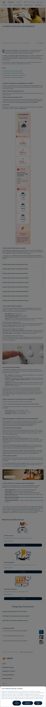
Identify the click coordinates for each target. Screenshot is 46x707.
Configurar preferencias (27, 703)
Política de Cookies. (38, 698)
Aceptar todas (38, 703)
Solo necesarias (17, 703)
